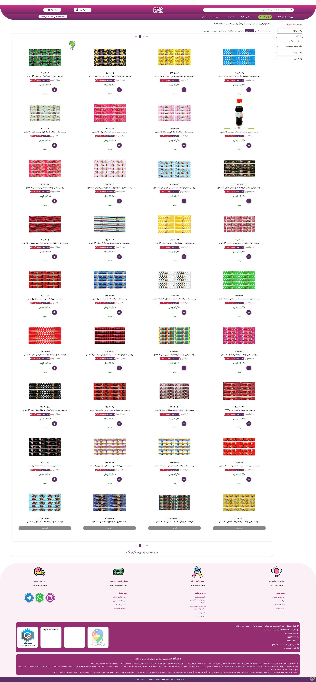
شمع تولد (262, 666)
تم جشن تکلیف (170, 672)
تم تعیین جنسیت (182, 672)
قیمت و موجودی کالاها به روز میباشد (52, 16)
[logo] (158, 10)
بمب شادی (225, 666)
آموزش (204, 16)
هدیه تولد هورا (246, 16)
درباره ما (216, 16)
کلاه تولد (234, 666)
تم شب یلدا (160, 672)
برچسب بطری (294, 40)
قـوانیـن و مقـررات (278, 597)
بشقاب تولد (40, 666)
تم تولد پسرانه (256, 672)
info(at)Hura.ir (290, 648)
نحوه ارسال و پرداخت (119, 597)
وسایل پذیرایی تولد (104, 666)
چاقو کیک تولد (29, 666)
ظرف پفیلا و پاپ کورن (53, 666)
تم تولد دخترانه (267, 672)
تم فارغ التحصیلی (147, 672)
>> (147, 36)
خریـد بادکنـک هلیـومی (119, 601)
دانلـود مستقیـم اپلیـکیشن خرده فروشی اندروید (198, 600)
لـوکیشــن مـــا (200, 616)
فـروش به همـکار (265, 16)
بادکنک (255, 666)
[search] (248, 10)
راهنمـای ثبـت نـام (120, 608)
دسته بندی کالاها (283, 16)
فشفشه (241, 666)
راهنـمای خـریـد (121, 604)
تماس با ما (230, 16)
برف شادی (248, 666)
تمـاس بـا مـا (201, 612)
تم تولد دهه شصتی (242, 672)
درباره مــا (281, 601)
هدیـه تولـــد (280, 608)
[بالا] (312, 678)
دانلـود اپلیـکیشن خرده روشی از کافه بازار (198, 607)
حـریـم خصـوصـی (279, 604)
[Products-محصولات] (269, 23)
